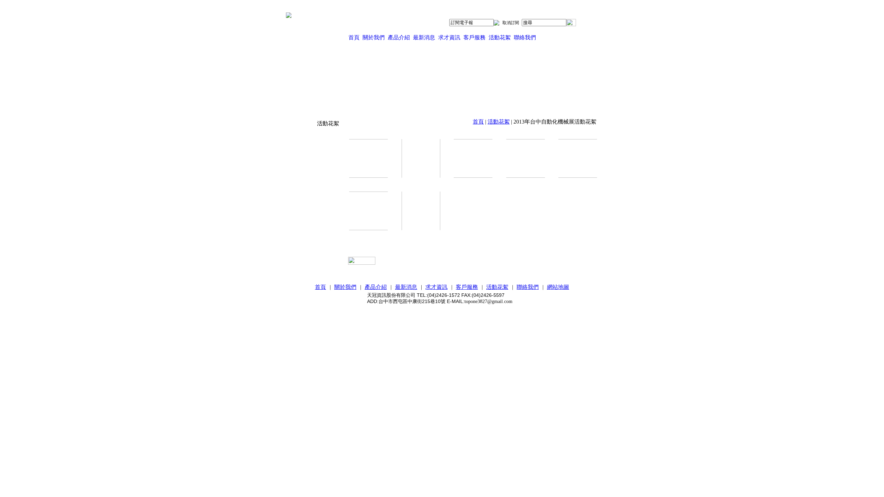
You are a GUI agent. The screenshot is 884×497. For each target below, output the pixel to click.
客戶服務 (474, 37)
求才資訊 (449, 37)
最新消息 (424, 37)
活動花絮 (500, 37)
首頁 (353, 37)
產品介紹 (399, 37)
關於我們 (374, 37)
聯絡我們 (525, 37)
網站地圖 (558, 287)
